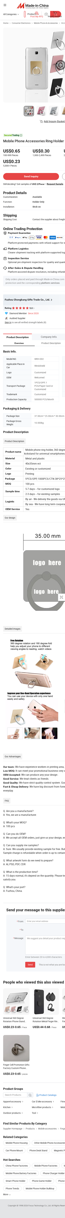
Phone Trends (12, 1188)
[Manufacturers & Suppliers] (32, 5)
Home (5, 23)
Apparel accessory (12, 1101)
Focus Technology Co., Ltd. (40, 1205)
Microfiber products (41, 1107)
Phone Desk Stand (38, 1150)
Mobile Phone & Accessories (46, 23)
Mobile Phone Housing (17, 1142)
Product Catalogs (47, 1094)
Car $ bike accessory (42, 1101)
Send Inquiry (31, 176)
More (6, 1194)
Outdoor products (12, 1112)
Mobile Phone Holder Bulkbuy (40, 1188)
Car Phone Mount (14, 1150)
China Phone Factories (17, 1165)
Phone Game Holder (42, 1180)
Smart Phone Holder (15, 1180)
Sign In (8, 322)
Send (30, 964)
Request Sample (55, 184)
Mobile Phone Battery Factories (21, 1173)
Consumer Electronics (21, 23)
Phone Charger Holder (54, 1173)
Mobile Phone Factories (45, 1165)
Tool (34, 1112)
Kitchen (7, 1107)
